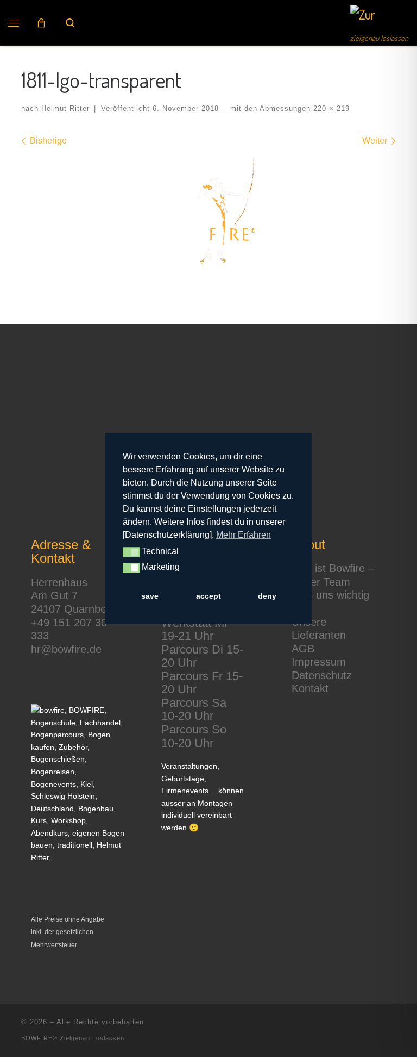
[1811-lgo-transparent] (208, 217)
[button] (131, 552)
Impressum (319, 662)
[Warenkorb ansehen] (41, 23)
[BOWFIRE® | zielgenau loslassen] (362, 17)
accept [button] (208, 596)
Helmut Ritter (65, 108)
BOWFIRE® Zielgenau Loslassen (72, 1038)
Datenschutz (322, 675)
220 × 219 (330, 108)
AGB (303, 649)
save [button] (150, 596)
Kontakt (310, 688)
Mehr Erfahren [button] (243, 534)
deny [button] (267, 596)
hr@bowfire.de (66, 649)
